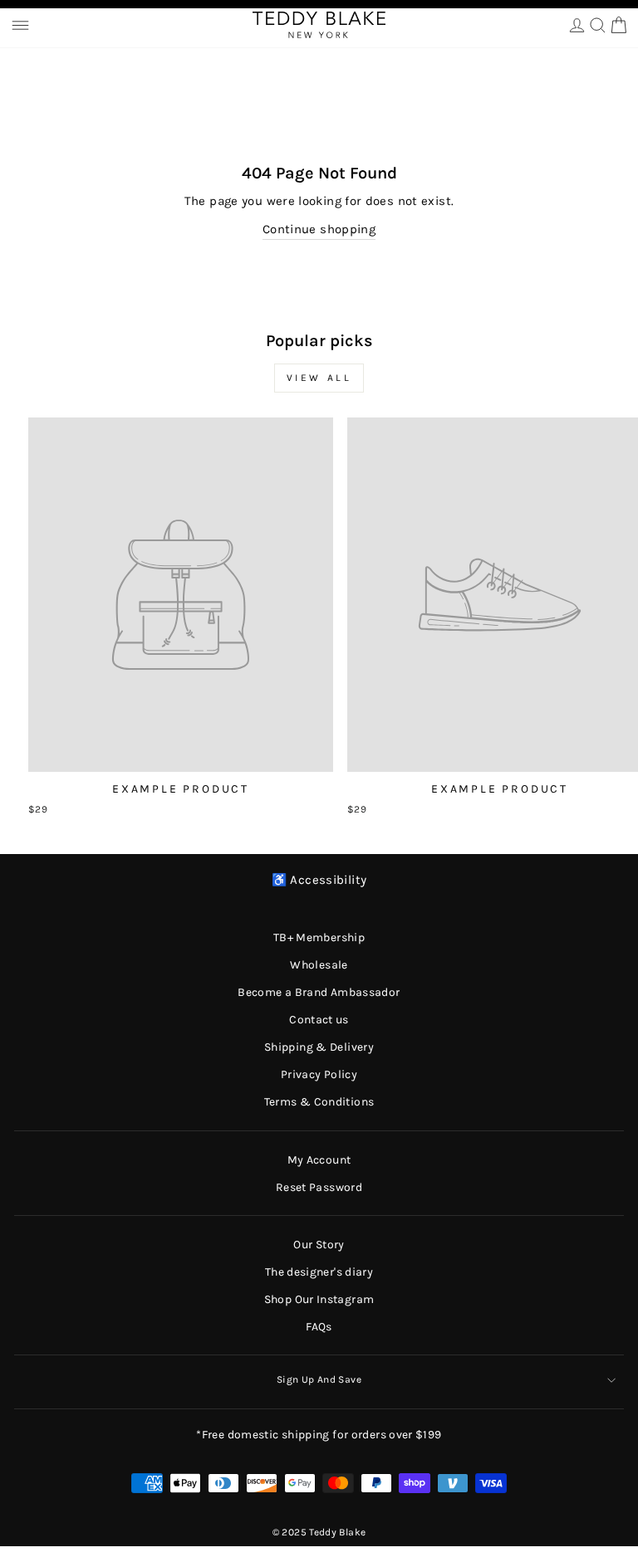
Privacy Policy (319, 1074)
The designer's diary (319, 1272)
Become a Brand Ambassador (319, 992)
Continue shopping (319, 229)
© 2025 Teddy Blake (319, 1532)
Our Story (318, 1244)
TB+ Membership (319, 937)
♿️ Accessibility (319, 880)
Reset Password (319, 1187)
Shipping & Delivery (319, 1047)
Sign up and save (319, 1379)
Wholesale (318, 965)
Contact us (319, 1019)
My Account (319, 1160)
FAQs (318, 1326)
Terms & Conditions (319, 1102)
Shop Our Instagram (319, 1299)
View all (319, 377)
